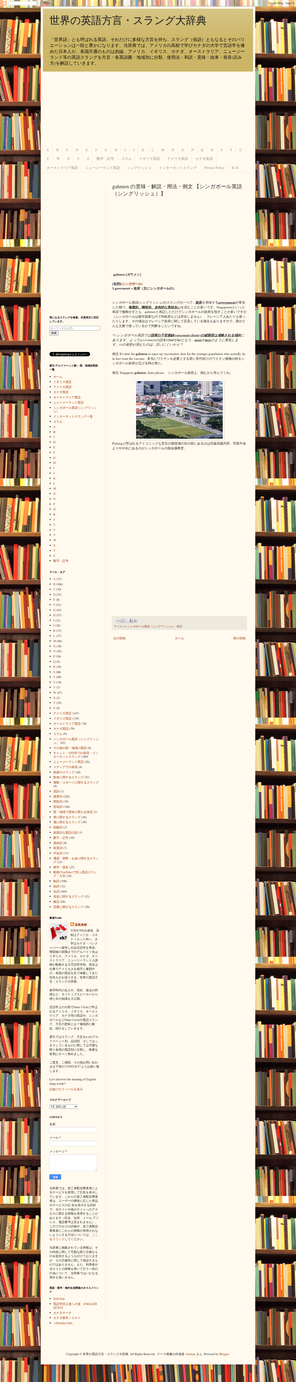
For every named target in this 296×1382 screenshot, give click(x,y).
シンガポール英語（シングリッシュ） (151, 626)
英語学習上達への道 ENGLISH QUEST (75, 1306)
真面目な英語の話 (65, 832)
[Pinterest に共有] (135, 621)
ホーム (179, 638)
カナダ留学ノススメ (67, 1318)
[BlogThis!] (123, 621)
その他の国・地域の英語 (70, 748)
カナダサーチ (62, 1313)
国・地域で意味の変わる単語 (73, 812)
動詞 (56, 881)
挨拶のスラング (64, 772)
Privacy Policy (214, 167)
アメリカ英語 (177, 158)
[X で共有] (127, 621)
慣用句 (57, 796)
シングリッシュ (139, 167)
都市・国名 (60, 867)
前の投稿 (239, 638)
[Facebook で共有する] (131, 621)
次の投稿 (119, 638)
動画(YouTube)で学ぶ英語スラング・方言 (75, 874)
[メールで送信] (119, 621)
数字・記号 (105, 158)
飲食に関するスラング (68, 777)
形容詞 (57, 807)
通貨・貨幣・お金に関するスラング (76, 860)
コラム (126, 158)
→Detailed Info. (63, 1323)
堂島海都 (81, 924)
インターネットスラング (178, 167)
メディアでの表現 (65, 767)
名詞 (179, 626)
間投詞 (57, 801)
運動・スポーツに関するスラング (76, 782)
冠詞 (56, 791)
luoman (190, 1354)
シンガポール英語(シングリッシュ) (75, 409)
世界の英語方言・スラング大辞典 (128, 20)
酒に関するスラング (67, 822)
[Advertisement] (148, 108)
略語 (56, 902)
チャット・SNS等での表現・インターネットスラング (75, 755)
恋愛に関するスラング (68, 907)
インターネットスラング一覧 (73, 416)
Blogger (224, 1354)
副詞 (56, 886)
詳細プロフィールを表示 (66, 1089)
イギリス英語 (149, 158)
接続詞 (57, 843)
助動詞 (57, 827)
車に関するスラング (67, 817)
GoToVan (59, 1299)
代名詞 (57, 853)
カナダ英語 (204, 158)
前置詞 (57, 848)
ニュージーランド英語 (102, 167)
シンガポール (131, 283)
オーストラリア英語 (62, 167)
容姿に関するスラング (68, 896)
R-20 (235, 167)
